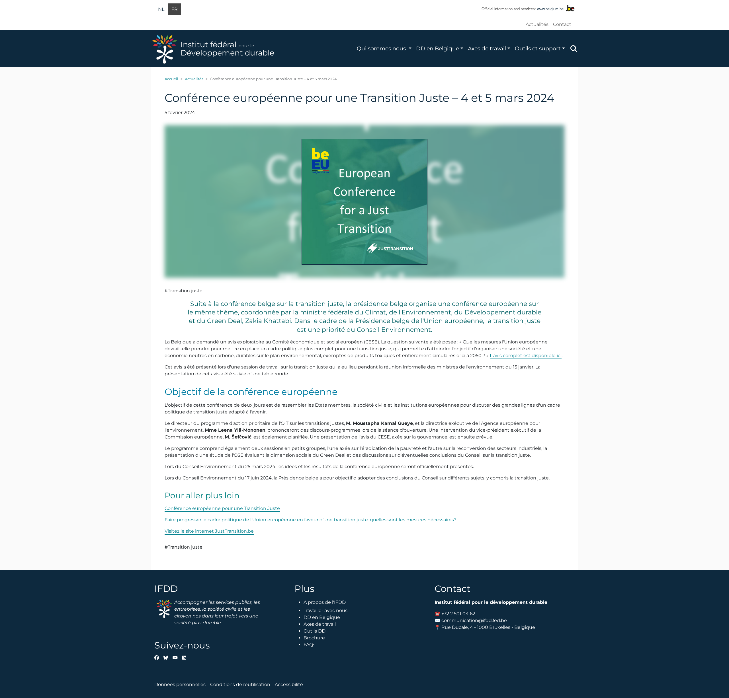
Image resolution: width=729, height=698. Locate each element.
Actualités (537, 24)
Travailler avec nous (325, 610)
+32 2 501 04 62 (458, 613)
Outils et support (538, 48)
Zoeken (574, 48)
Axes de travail (487, 48)
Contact (562, 24)
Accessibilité (289, 684)
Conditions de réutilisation (240, 684)
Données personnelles (180, 684)
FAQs (309, 644)
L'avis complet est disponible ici (526, 355)
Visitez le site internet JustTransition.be (209, 531)
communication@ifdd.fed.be (474, 620)
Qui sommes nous (382, 48)
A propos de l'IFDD (325, 602)
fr (174, 9)
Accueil (171, 79)
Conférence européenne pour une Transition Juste (222, 508)
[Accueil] (166, 48)
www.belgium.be (550, 9)
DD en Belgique (437, 48)
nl (161, 9)
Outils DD (314, 631)
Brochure (314, 638)
